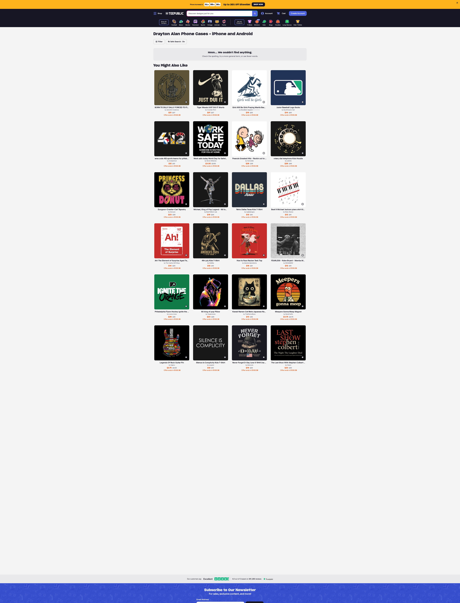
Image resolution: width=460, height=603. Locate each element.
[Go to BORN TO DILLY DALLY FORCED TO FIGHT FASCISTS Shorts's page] (171, 87)
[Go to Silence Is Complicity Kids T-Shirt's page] (210, 342)
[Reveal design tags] (186, 102)
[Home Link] (174, 13)
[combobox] (219, 13)
